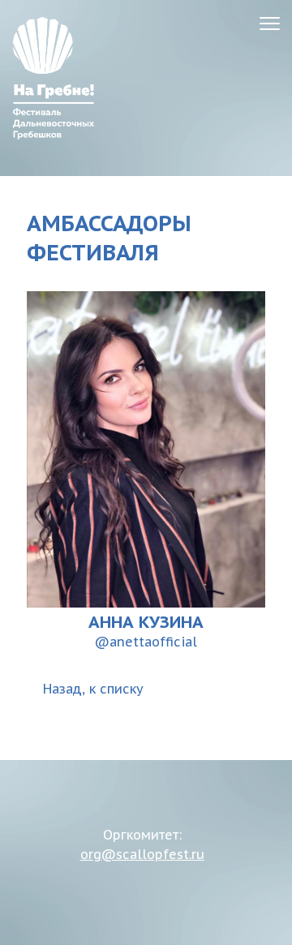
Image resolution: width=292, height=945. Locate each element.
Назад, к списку (93, 689)
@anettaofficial (146, 642)
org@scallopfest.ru (142, 854)
